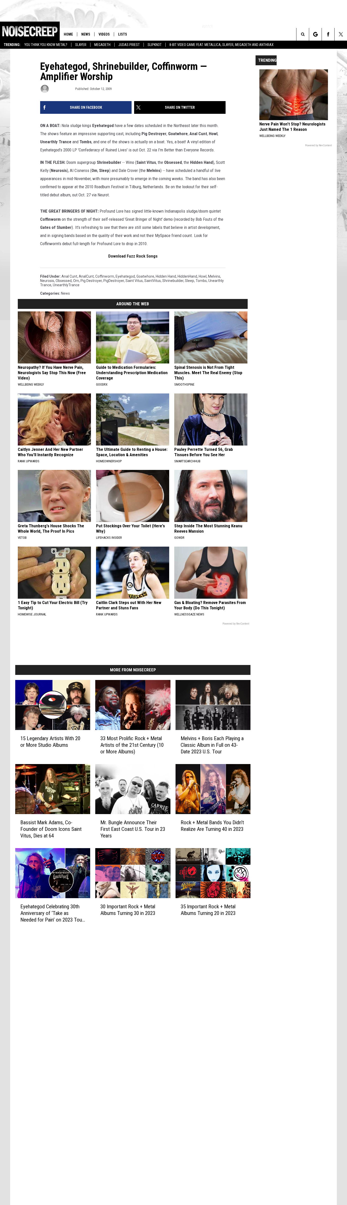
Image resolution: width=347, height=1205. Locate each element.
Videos (104, 34)
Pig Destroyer (91, 281)
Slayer (80, 45)
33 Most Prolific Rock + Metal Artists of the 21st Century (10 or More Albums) (132, 745)
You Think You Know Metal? (45, 45)
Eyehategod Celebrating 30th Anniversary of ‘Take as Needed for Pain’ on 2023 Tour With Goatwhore (52, 913)
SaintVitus (152, 281)
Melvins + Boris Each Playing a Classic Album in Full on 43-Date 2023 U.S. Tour (212, 745)
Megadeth (102, 45)
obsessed (64, 281)
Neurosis (47, 281)
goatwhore (145, 276)
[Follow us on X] (341, 34)
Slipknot (155, 45)
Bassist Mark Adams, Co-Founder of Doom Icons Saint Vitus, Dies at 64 (51, 829)
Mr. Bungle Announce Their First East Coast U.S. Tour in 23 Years (132, 829)
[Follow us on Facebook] (328, 34)
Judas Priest (129, 45)
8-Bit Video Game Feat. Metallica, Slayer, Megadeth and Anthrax (221, 45)
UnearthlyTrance (66, 285)
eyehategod (125, 276)
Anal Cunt (69, 276)
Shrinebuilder (172, 281)
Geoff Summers (61, 89)
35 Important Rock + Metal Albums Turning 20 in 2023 (208, 909)
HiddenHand (187, 276)
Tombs (201, 281)
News (85, 34)
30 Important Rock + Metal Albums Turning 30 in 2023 (127, 909)
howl (203, 276)
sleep (189, 281)
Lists (122, 34)
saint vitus (134, 281)
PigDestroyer (113, 281)
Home (68, 34)
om (76, 281)
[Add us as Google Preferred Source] (315, 34)
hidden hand (166, 276)
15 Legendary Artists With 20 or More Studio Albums (50, 741)
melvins (214, 276)
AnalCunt (86, 276)
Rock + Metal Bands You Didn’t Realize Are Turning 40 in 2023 (212, 825)
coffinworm (104, 276)
